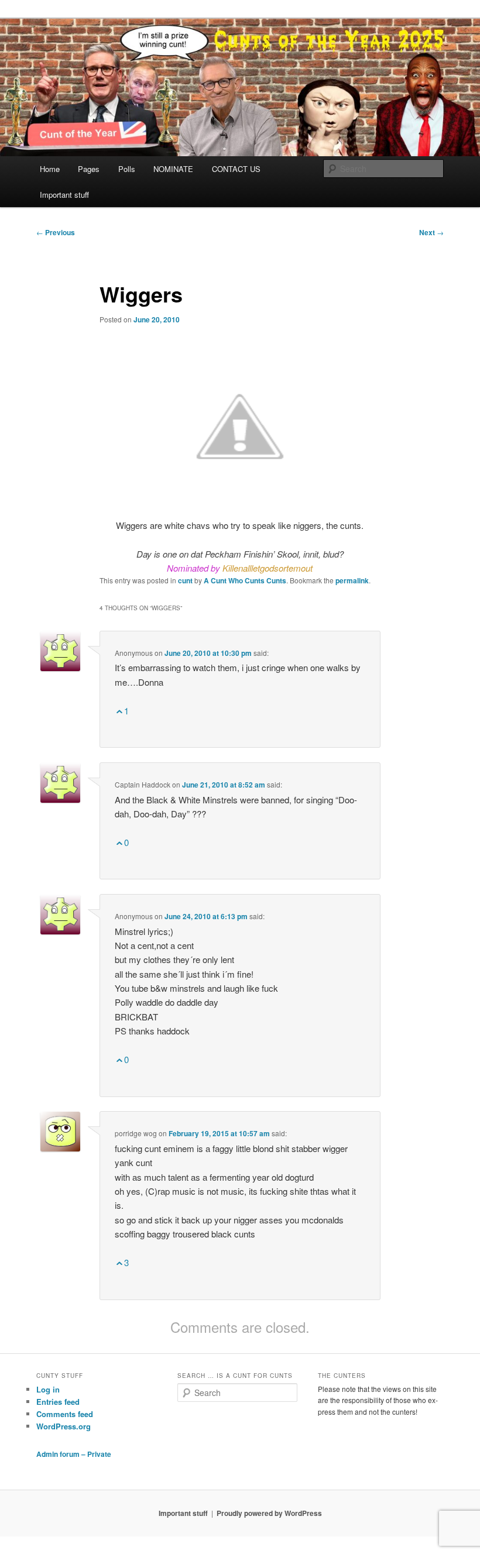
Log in (48, 1389)
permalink (352, 580)
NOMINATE (173, 168)
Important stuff (64, 194)
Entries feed (58, 1401)
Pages (89, 168)
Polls (126, 168)
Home (50, 168)
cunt (185, 580)
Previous (55, 232)
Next (431, 232)
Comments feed (64, 1413)
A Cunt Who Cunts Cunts (245, 580)
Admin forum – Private (73, 1454)
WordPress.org (63, 1426)
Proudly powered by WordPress (269, 1513)
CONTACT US (236, 168)
